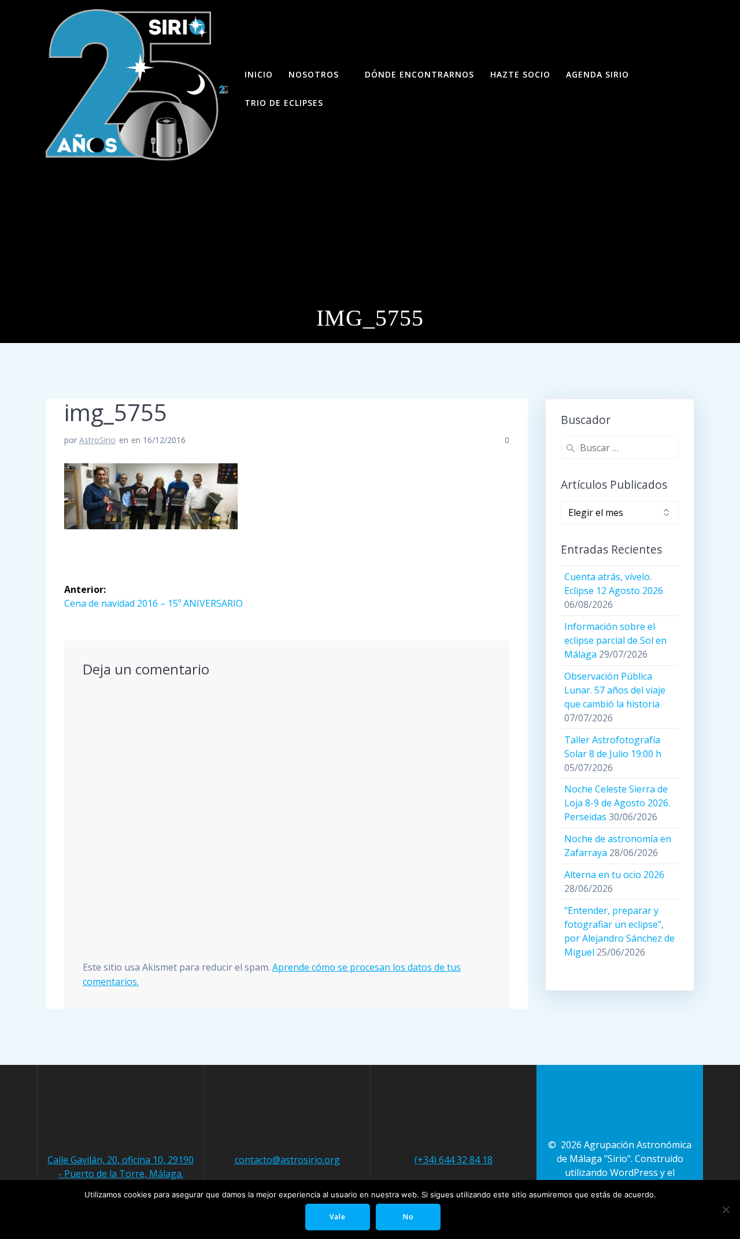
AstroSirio (97, 439)
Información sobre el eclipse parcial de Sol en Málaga (615, 640)
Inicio (259, 74)
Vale (338, 1217)
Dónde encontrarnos (419, 74)
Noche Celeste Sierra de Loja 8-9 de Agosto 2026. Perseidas (617, 803)
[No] (725, 1209)
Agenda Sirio (597, 74)
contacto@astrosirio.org (287, 1159)
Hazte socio (520, 74)
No (408, 1217)
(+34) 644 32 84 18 (454, 1159)
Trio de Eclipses (284, 102)
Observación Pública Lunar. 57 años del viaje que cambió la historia (614, 690)
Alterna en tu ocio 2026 (614, 874)
